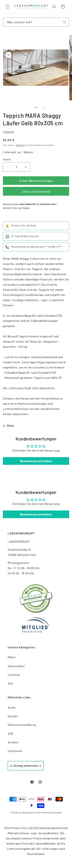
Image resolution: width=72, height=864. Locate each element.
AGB (10, 733)
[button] (7, 6)
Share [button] (10, 425)
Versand (20, 145)
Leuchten (14, 674)
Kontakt (13, 716)
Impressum (15, 751)
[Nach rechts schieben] (44, 107)
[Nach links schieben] (27, 107)
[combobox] (36, 22)
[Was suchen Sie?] (64, 22)
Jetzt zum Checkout (36, 191)
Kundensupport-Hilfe (30, 812)
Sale (10, 683)
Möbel (11, 657)
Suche (12, 707)
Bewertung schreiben (36, 461)
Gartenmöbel (16, 666)
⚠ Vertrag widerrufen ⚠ (25, 765)
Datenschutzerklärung (22, 724)
